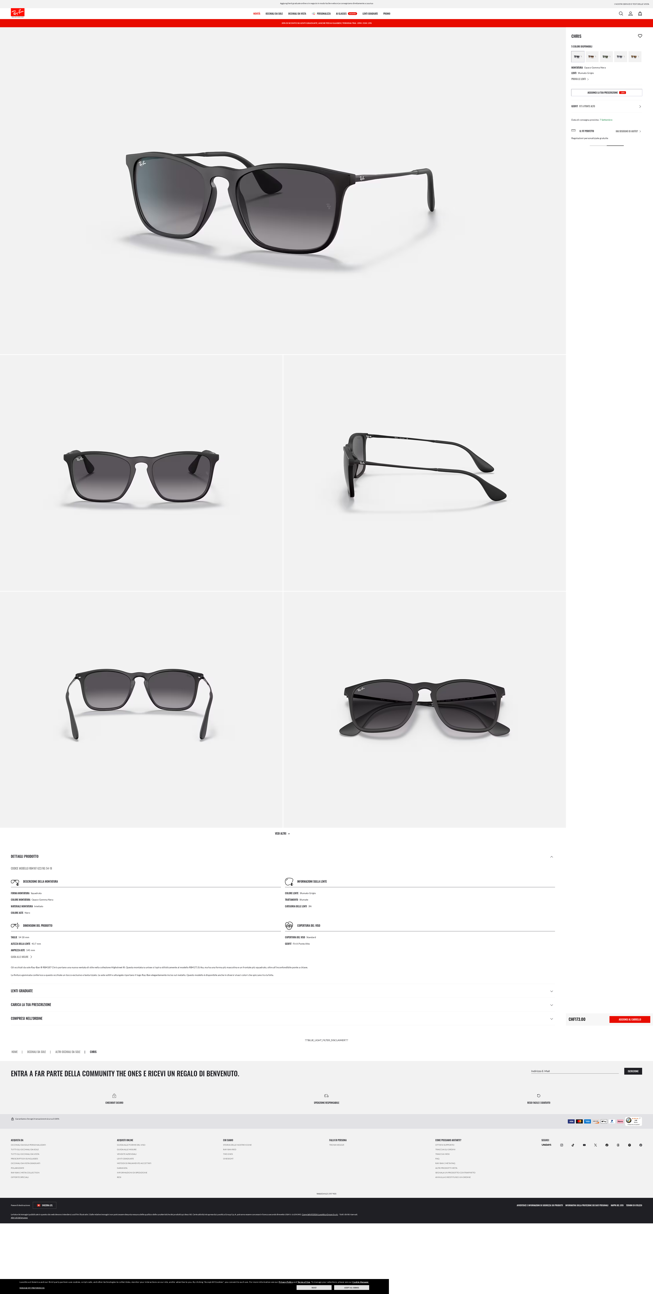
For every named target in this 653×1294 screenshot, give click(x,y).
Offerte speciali (20, 1177)
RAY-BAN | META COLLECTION (25, 1172)
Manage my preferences (32, 1288)
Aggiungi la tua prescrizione (606, 92)
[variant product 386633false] (635, 56)
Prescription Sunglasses (24, 1158)
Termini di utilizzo (634, 1205)
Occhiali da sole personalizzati (28, 1144)
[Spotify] (629, 1145)
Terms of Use (304, 1282)
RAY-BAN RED (229, 1149)
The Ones (228, 1154)
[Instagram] (561, 1145)
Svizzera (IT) (47, 1205)
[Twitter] (595, 1145)
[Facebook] (607, 1145)
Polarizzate (17, 1168)
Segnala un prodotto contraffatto (455, 1172)
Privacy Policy (286, 1282)
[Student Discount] (546, 1144)
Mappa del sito (617, 1205)
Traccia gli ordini (445, 1149)
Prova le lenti (578, 79)
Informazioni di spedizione (132, 1172)
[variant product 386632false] (620, 56)
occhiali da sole (36, 1052)
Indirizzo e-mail (540, 1070)
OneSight (228, 1158)
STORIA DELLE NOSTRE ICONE (237, 1144)
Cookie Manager (360, 1282)
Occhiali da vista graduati (25, 1163)
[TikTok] (573, 1145)
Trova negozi (336, 1144)
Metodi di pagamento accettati (134, 1163)
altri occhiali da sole (67, 1052)
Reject (314, 1287)
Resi (119, 1177)
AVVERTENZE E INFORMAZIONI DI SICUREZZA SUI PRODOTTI (540, 1205)
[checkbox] (640, 36)
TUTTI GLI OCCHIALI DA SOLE (25, 1149)
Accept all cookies (351, 1287)
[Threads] (618, 1145)
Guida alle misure (127, 1149)
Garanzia (122, 1168)
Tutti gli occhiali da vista (25, 1154)
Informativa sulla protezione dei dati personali (586, 1205)
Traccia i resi (442, 1154)
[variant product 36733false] (592, 56)
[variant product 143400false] (606, 56)
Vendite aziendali (127, 1154)
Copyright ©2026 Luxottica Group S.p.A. (320, 1214)
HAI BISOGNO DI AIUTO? (627, 131)
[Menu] (640, 1119)
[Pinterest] (640, 1145)
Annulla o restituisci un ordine (453, 1177)
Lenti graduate (125, 1158)
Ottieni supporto (444, 1144)
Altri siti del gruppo (19, 1217)
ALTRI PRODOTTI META (446, 1168)
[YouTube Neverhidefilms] (584, 1145)
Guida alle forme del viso (131, 1144)
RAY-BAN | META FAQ (445, 1163)
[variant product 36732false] (577, 56)
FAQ (437, 1158)
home (15, 1052)
